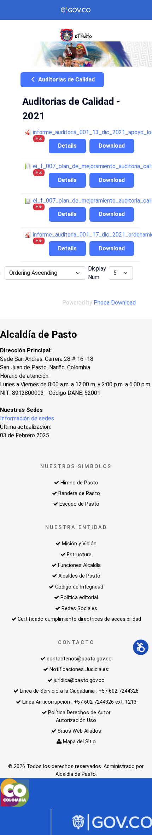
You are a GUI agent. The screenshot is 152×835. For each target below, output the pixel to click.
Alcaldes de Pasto (79, 576)
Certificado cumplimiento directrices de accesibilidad (79, 619)
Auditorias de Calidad (66, 79)
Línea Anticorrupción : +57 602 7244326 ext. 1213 (79, 702)
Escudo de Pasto (79, 504)
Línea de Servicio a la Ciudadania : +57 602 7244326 (79, 691)
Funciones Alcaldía (79, 565)
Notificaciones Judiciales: (79, 669)
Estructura (79, 555)
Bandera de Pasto (79, 493)
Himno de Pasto (79, 483)
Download (112, 145)
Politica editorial (79, 598)
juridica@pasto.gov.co (79, 680)
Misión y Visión (79, 544)
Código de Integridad (79, 587)
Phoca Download (115, 302)
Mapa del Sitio (79, 742)
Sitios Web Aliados (79, 731)
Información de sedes (27, 418)
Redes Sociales (79, 609)
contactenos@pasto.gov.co (79, 659)
